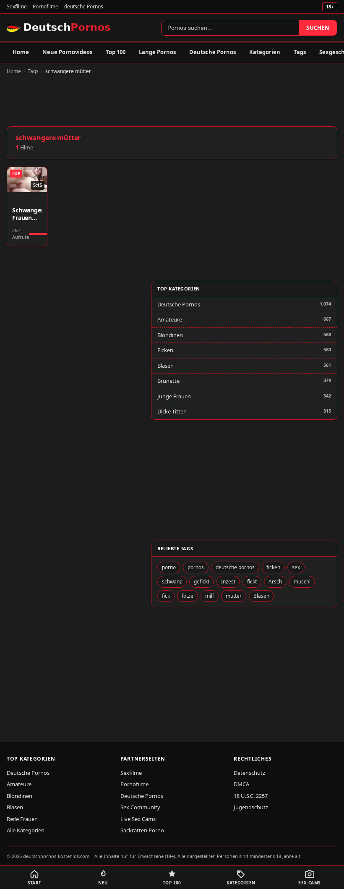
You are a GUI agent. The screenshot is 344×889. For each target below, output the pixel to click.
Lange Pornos (157, 52)
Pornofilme (45, 6)
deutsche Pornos (83, 6)
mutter (234, 595)
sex (296, 567)
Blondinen (170, 335)
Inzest (228, 581)
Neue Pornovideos (67, 52)
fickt (252, 581)
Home (21, 52)
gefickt (201, 581)
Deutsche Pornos (212, 52)
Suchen (317, 27)
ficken (273, 567)
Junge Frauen (174, 396)
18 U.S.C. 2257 (251, 796)
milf (209, 595)
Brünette (168, 380)
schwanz (172, 581)
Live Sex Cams (138, 819)
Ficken (165, 350)
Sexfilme (17, 6)
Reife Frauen (22, 819)
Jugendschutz (251, 807)
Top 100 (115, 52)
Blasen (165, 365)
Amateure (169, 319)
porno (169, 567)
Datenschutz (249, 773)
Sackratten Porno (142, 830)
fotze (187, 595)
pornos (196, 567)
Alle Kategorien (25, 830)
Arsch (275, 581)
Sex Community (140, 807)
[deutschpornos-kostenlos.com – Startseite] (59, 27)
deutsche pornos (235, 567)
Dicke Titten (172, 411)
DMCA (241, 784)
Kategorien (264, 52)
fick (166, 595)
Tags (300, 52)
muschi (302, 581)
